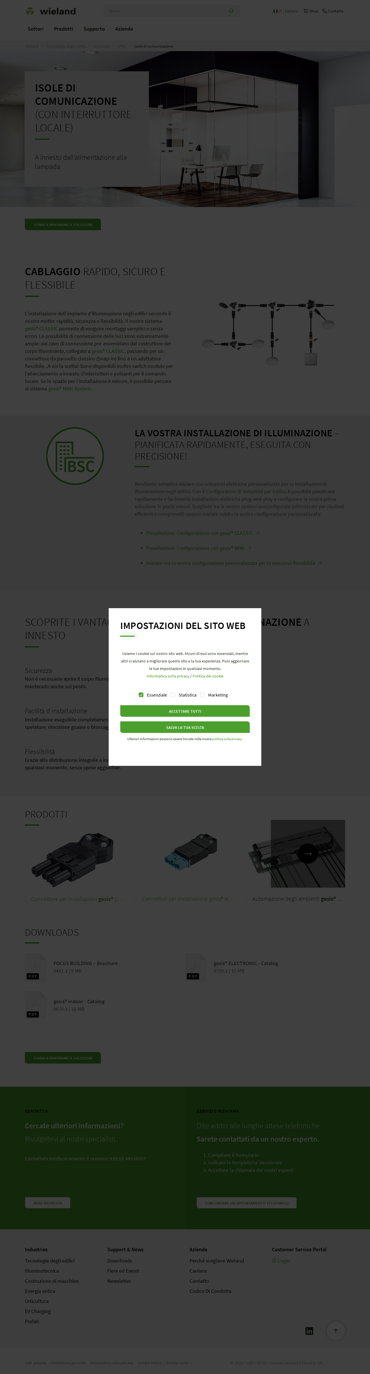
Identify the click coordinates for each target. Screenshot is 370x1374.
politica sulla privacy (227, 739)
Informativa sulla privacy (168, 676)
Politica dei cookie (208, 676)
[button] (185, 711)
